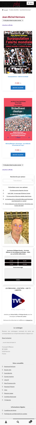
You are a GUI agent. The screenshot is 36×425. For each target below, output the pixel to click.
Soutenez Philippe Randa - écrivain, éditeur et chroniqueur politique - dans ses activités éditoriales (18, 252)
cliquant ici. (29, 320)
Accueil (6, 10)
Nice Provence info (9, 383)
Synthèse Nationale (10, 397)
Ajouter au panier (18, 87)
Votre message (18, 267)
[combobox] (18, 180)
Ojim (5, 390)
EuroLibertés (8, 373)
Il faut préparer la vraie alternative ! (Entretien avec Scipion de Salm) (19, 204)
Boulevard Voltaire (9, 366)
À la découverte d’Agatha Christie (19, 190)
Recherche (18, 422)
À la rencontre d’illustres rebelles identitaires (19, 196)
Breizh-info (7, 370)
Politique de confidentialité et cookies (15, 414)
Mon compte (6, 422)
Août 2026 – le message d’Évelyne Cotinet (19, 193)
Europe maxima (9, 376)
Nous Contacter (6, 338)
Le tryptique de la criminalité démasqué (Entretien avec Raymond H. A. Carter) (19, 200)
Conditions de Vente (10, 410)
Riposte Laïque (8, 393)
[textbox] (18, 180)
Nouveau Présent (9, 386)
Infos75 (6, 380)
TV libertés (7, 400)
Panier (27, 420)
